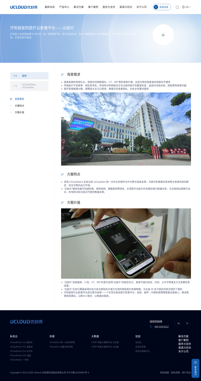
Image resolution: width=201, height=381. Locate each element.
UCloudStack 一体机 (19, 360)
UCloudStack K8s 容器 (20, 355)
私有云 (14, 336)
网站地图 (164, 372)
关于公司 (141, 7)
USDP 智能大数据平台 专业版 (105, 342)
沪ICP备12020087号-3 (78, 372)
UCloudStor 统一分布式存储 (62, 342)
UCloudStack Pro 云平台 (21, 351)
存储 (51, 336)
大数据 (95, 336)
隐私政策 (175, 372)
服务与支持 (109, 7)
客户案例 (93, 7)
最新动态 (50, 7)
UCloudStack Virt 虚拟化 (21, 342)
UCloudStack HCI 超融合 (21, 347)
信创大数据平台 (142, 351)
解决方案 (79, 7)
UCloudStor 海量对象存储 (61, 347)
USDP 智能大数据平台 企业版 (105, 347)
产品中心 (64, 7)
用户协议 (186, 372)
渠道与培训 (126, 7)
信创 (137, 336)
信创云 (138, 342)
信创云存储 (140, 347)
